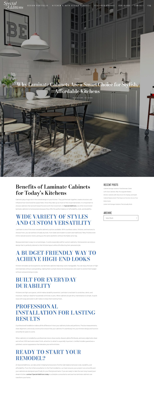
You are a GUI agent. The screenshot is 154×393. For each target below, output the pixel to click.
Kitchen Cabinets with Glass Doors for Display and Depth (120, 195)
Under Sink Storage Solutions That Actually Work (118, 204)
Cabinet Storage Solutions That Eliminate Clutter (118, 189)
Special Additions (66, 97)
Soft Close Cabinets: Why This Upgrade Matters (117, 192)
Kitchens (77, 78)
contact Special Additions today (37, 374)
